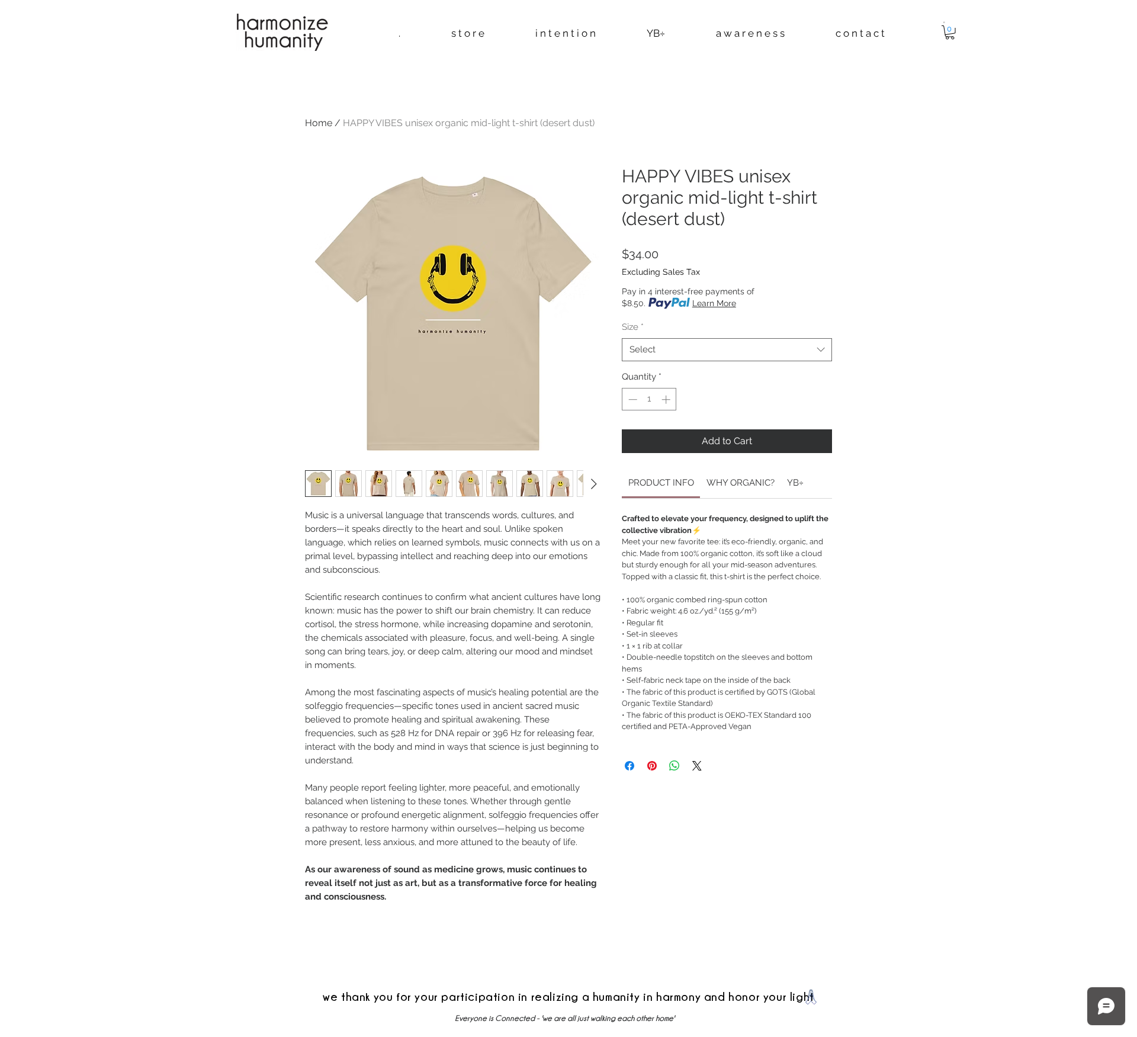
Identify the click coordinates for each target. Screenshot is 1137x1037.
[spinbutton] (649, 399)
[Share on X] (697, 766)
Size (633, 327)
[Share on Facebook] (629, 766)
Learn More (714, 303)
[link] (661, 482)
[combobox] (727, 349)
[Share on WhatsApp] (674, 766)
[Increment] (667, 399)
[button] (944, 21)
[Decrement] (632, 399)
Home (318, 123)
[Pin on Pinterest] (652, 766)
